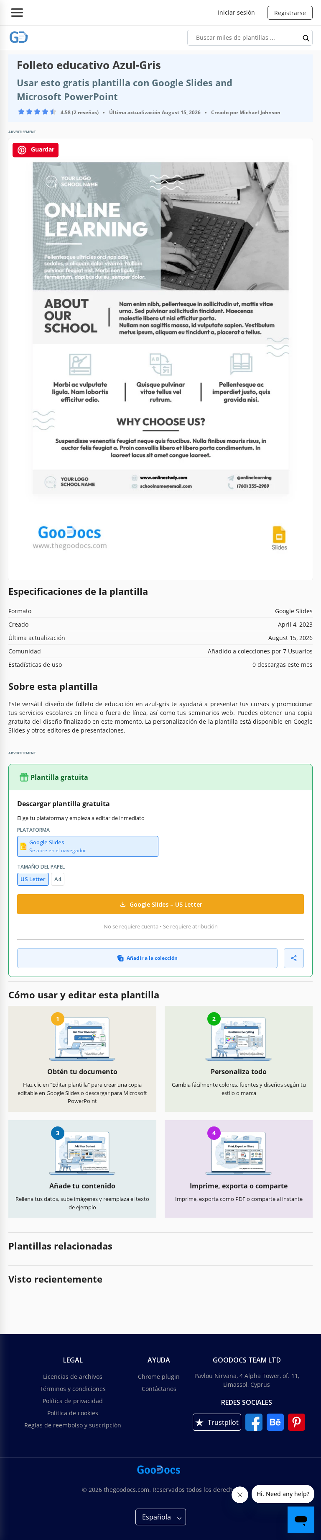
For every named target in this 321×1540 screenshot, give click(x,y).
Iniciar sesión (236, 12)
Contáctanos (159, 1389)
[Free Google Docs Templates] (18, 37)
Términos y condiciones (73, 1389)
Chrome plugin (159, 1377)
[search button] (306, 38)
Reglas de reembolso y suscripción (72, 1425)
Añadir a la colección (152, 958)
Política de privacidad (73, 1401)
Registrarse (290, 13)
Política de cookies (72, 1413)
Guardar (41, 149)
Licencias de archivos (72, 1377)
